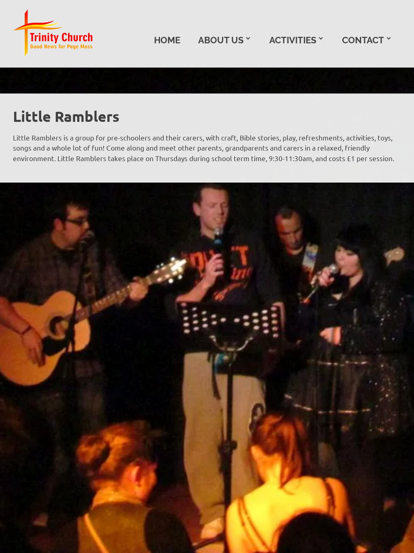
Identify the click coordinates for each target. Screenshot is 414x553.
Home (167, 40)
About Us (220, 40)
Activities (292, 40)
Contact (363, 40)
